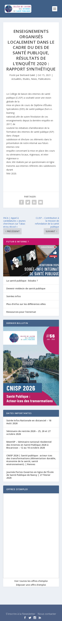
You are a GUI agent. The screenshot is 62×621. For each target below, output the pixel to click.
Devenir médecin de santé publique (25, 288)
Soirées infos (13, 296)
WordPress (52, 609)
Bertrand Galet (27, 75)
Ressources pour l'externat (21, 311)
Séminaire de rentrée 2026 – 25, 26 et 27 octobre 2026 (28, 432)
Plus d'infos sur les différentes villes (26, 304)
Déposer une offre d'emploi (31, 584)
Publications (44, 78)
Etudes (26, 78)
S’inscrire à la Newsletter (20, 614)
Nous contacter (47, 614)
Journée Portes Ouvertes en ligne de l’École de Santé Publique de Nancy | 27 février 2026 (30, 475)
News (34, 78)
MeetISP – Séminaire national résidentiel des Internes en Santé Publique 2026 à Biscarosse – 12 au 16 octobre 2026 (29, 444)
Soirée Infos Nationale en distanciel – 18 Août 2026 (28, 422)
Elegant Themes (24, 609)
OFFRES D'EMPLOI (17, 489)
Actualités (16, 78)
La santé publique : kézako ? (22, 280)
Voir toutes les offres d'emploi (31, 580)
